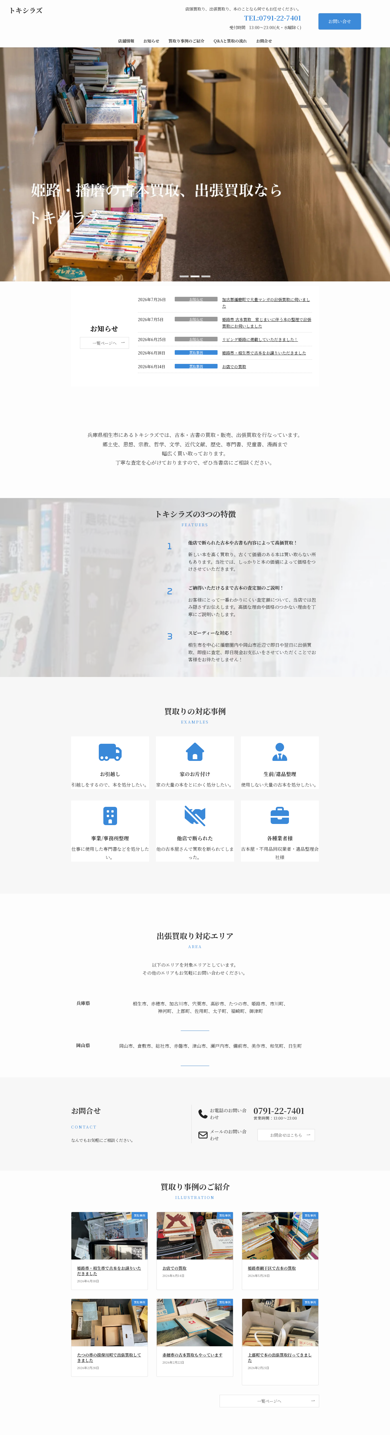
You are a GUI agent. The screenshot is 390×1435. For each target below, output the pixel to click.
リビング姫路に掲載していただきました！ (260, 339)
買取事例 (196, 352)
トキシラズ (26, 10)
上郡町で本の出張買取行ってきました (280, 1357)
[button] (184, 276)
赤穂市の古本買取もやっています (192, 1355)
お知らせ (196, 299)
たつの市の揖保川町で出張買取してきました (109, 1357)
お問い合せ (339, 21)
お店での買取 (234, 366)
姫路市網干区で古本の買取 (272, 1268)
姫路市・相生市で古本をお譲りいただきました (264, 353)
